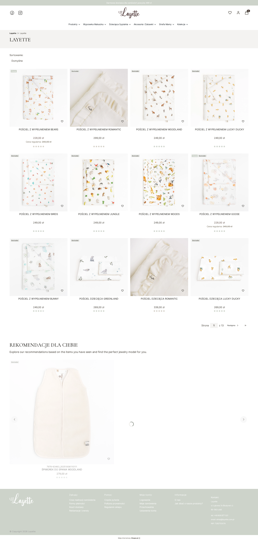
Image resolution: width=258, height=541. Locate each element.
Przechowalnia (147, 507)
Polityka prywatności (114, 503)
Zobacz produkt (95, 290)
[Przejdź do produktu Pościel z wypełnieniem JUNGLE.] (99, 182)
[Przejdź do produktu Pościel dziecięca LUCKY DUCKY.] (219, 267)
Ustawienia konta (148, 510)
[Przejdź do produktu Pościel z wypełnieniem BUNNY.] (38, 267)
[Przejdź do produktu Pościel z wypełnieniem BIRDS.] (38, 182)
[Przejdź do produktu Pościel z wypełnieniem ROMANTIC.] (99, 98)
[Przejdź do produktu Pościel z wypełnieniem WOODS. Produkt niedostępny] (159, 182)
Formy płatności (77, 503)
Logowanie (145, 500)
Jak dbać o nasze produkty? (189, 503)
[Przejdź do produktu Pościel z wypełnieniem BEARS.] (38, 98)
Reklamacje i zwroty (79, 510)
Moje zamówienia (148, 503)
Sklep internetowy (128, 538)
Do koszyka (32, 121)
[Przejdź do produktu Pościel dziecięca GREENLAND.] (99, 267)
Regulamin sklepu (113, 507)
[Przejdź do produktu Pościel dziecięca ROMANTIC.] (159, 267)
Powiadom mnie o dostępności (207, 121)
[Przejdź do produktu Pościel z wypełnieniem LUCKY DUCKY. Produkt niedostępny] (219, 98)
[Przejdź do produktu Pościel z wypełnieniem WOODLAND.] (159, 98)
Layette (13, 33)
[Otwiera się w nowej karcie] (12, 12)
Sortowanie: (16, 55)
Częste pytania (111, 500)
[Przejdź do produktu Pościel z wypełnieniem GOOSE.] (219, 182)
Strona (205, 325)
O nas (177, 500)
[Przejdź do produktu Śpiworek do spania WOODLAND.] (62, 412)
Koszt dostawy (76, 507)
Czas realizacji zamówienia (82, 500)
